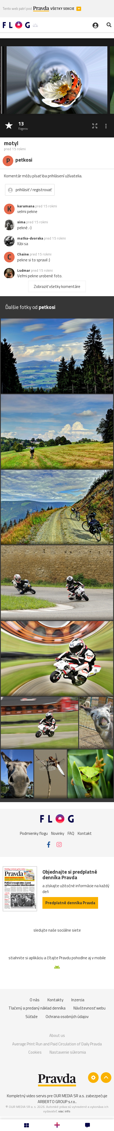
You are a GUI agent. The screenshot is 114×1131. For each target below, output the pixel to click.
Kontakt (85, 833)
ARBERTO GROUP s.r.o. (57, 1102)
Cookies (35, 1052)
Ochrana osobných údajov (67, 1016)
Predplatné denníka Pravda (70, 903)
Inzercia (77, 1000)
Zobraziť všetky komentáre (57, 286)
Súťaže (31, 1016)
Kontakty (55, 1000)
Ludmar (23, 270)
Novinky (57, 833)
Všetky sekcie (62, 8)
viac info (64, 1111)
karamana (25, 206)
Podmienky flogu (34, 833)
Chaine (23, 254)
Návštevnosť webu (89, 1008)
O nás (35, 1000)
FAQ (71, 833)
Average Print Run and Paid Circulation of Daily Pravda (57, 1044)
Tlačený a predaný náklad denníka (36, 1008)
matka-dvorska (30, 238)
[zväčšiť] (94, 125)
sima (21, 222)
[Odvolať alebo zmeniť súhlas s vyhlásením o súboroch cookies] (93, 1077)
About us (57, 1035)
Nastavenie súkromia (68, 1052)
